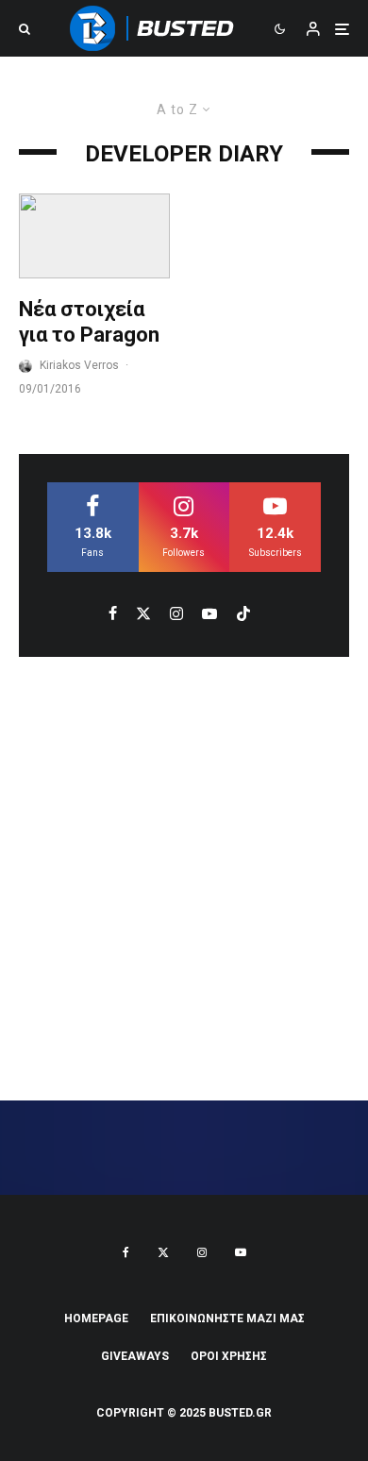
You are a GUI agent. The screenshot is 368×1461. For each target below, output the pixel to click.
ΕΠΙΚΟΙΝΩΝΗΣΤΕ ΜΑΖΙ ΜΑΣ (227, 1318)
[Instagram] (202, 1252)
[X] (163, 1252)
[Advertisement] (184, 879)
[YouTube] (240, 1252)
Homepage (96, 1318)
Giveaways (135, 1356)
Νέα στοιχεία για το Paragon (89, 321)
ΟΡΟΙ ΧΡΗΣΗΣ (229, 1356)
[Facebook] (126, 1252)
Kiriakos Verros (79, 365)
